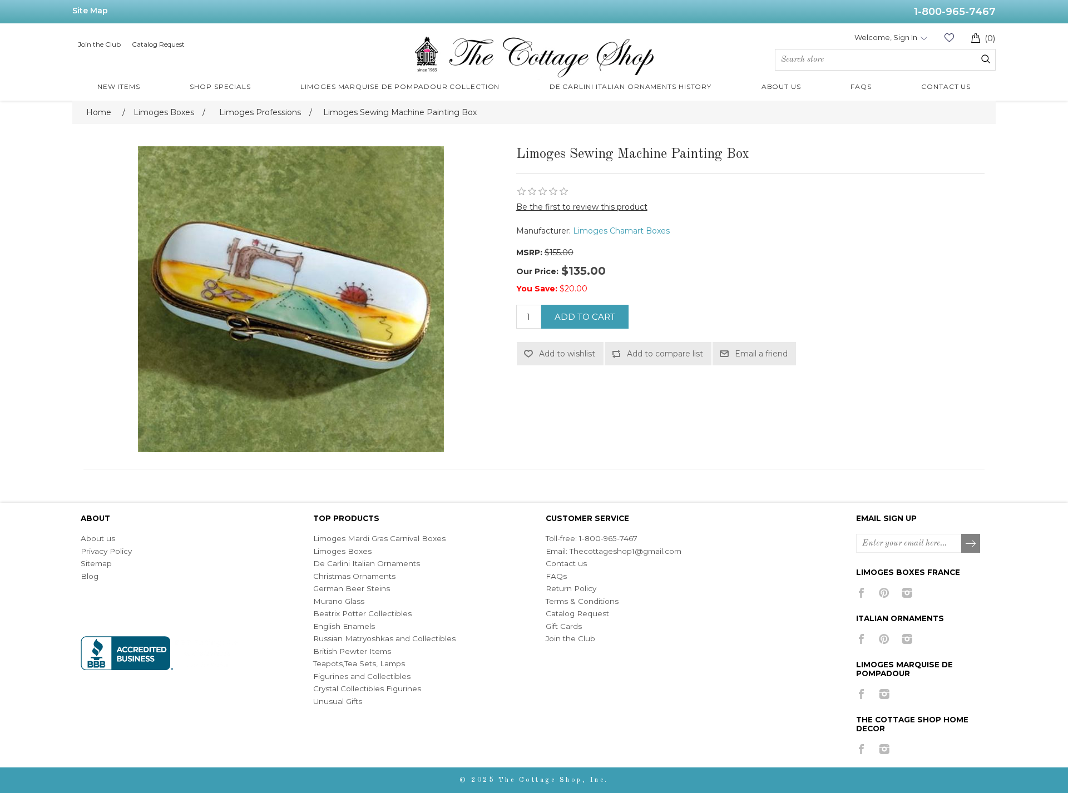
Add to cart (585, 316)
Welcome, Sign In (885, 37)
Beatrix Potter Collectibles (362, 613)
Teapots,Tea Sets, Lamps (359, 663)
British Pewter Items (352, 651)
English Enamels (344, 626)
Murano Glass (338, 601)
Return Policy (571, 588)
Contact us (566, 563)
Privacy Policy (106, 551)
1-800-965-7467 (955, 12)
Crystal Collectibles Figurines (367, 688)
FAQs (556, 576)
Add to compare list (665, 354)
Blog (89, 576)
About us (98, 538)
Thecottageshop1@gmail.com (625, 551)
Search (985, 58)
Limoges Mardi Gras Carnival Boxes (379, 538)
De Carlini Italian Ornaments (366, 563)
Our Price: (537, 271)
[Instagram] (907, 593)
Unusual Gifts (337, 701)
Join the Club (99, 44)
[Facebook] (861, 593)
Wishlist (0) (949, 37)
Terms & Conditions (582, 601)
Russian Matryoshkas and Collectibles (384, 638)
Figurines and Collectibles (362, 676)
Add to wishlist (567, 354)
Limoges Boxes (342, 551)
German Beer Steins (351, 588)
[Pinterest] (884, 593)
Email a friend (761, 354)
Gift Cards (564, 626)
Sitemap (96, 563)
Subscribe (971, 544)
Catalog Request (158, 44)
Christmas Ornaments (354, 576)
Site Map (90, 11)
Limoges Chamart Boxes (621, 231)
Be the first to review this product (581, 207)
